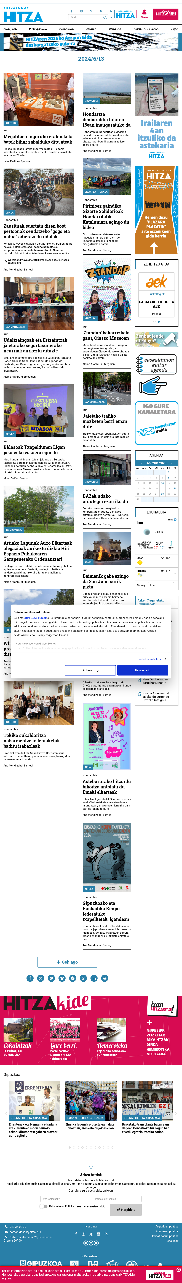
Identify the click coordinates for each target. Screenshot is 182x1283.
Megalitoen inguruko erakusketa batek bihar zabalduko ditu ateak (38, 139)
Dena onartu (142, 670)
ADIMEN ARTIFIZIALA (146, 28)
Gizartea (90, 191)
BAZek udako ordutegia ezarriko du (105, 498)
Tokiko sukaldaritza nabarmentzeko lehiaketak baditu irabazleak (32, 740)
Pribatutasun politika (165, 1236)
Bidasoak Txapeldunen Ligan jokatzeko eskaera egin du (34, 449)
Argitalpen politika (167, 1226)
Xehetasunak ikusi (150, 658)
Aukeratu (88, 670)
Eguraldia (156, 512)
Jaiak (88, 561)
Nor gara (156, 1054)
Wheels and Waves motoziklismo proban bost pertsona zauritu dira (38, 261)
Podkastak (66, 28)
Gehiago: (142, 585)
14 (162, 483)
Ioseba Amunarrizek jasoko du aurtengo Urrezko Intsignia (156, 696)
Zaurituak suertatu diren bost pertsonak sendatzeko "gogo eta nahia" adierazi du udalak (37, 231)
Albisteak (10, 28)
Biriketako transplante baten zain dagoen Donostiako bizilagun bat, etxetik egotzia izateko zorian (146, 1128)
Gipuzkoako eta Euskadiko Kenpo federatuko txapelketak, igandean (106, 911)
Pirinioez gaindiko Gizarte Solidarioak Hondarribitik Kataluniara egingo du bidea (106, 216)
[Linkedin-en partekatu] (94, 978)
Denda (152, 1045)
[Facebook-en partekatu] (30, 978)
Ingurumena (14, 529)
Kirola (10, 433)
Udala (10, 212)
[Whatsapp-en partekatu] (83, 978)
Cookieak (172, 1241)
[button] (161, 585)
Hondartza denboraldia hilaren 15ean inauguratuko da (107, 119)
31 (164, 472)
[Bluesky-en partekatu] (62, 978)
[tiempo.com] (175, 519)
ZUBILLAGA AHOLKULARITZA (157, 304)
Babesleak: (91, 1256)
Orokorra (91, 100)
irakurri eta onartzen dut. (77, 1206)
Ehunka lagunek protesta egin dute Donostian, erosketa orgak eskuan (89, 1126)
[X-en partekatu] (40, 978)
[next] (171, 463)
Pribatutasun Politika (61, 1206)
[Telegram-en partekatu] (72, 978)
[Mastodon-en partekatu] (51, 978)
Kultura (11, 123)
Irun (6, 130)
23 (175, 488)
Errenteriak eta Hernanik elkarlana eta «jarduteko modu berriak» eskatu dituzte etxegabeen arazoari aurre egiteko (33, 1129)
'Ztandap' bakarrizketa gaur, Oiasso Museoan (106, 335)
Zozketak (115, 28)
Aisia (88, 767)
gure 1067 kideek (35, 617)
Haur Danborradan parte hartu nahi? (155, 681)
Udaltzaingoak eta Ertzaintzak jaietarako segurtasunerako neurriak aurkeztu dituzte (35, 345)
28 (162, 494)
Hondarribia (11, 220)
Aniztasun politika (167, 1231)
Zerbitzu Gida (156, 264)
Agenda (91, 28)
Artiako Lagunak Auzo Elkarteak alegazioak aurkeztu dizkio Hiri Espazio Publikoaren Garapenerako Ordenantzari (38, 551)
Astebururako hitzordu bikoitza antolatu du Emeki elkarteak (107, 786)
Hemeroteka (158, 1049)
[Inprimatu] (104, 978)
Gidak (174, 28)
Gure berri (156, 1030)
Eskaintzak (157, 1040)
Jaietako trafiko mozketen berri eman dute (105, 421)
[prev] (142, 463)
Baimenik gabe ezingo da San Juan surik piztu (106, 581)
